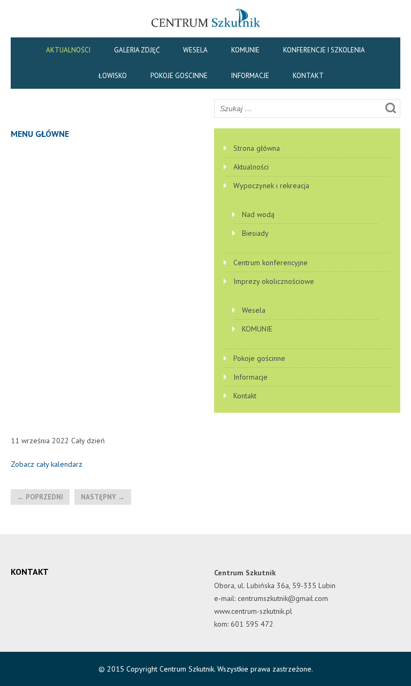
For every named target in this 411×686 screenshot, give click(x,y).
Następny (103, 497)
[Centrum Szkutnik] (206, 27)
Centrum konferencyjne (270, 262)
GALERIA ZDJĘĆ (136, 50)
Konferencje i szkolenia (324, 50)
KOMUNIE (245, 50)
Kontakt (308, 75)
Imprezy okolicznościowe (273, 281)
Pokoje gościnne (179, 75)
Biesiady (255, 233)
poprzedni (40, 497)
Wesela (195, 50)
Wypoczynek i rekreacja (271, 185)
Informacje (250, 75)
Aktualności (68, 50)
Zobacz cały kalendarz (46, 464)
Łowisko (112, 75)
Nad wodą (258, 214)
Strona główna (256, 148)
